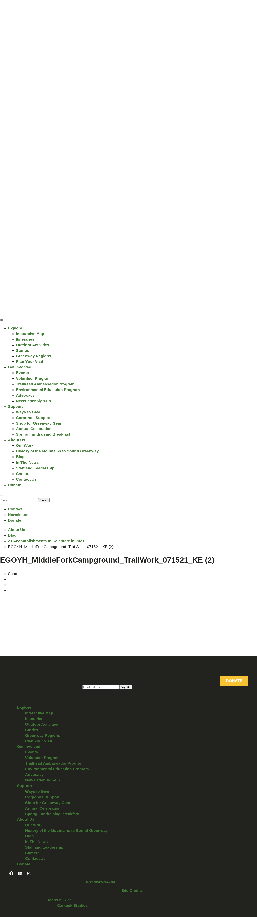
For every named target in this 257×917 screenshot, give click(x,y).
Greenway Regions (33, 356)
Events (22, 373)
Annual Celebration (34, 429)
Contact (15, 509)
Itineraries (25, 339)
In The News (27, 462)
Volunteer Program (33, 378)
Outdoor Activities (32, 345)
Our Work (25, 445)
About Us (16, 440)
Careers (23, 474)
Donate (14, 485)
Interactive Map (30, 334)
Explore (15, 328)
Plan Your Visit (29, 361)
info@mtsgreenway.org (100, 881)
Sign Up (125, 687)
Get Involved (19, 367)
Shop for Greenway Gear (38, 423)
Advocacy (25, 395)
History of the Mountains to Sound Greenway (57, 451)
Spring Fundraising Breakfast (43, 434)
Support (15, 406)
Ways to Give (28, 412)
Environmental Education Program (48, 390)
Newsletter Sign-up (33, 401)
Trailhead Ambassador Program (45, 384)
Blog (20, 457)
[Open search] (1, 495)
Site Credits (132, 890)
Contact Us (26, 479)
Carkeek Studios (72, 905)
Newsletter (18, 515)
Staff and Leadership (35, 468)
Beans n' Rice (59, 900)
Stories (22, 350)
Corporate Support (33, 418)
